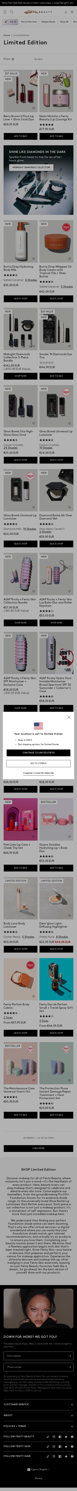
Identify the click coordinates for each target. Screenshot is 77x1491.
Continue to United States (39, 753)
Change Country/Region (38, 773)
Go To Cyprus (38, 763)
